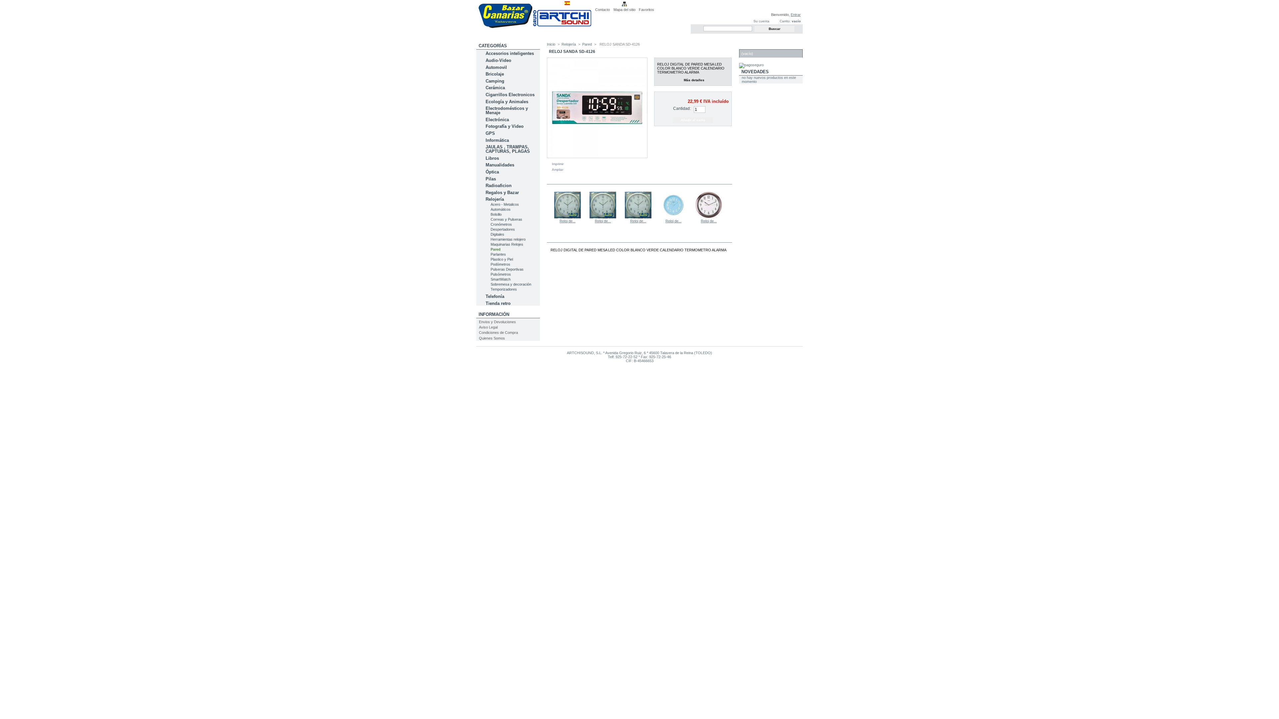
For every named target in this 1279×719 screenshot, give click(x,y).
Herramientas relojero (508, 239)
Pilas (491, 178)
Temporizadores (504, 289)
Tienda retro (498, 303)
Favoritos (646, 10)
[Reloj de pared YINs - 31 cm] (638, 217)
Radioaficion (499, 185)
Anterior (548, 205)
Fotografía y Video (505, 126)
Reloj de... (568, 221)
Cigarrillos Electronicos (510, 94)
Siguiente (729, 205)
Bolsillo (496, 214)
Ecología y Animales (507, 101)
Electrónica (497, 119)
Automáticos (501, 209)
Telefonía (495, 296)
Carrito (751, 45)
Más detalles (694, 80)
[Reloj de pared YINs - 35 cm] (603, 217)
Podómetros (500, 264)
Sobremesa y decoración (511, 284)
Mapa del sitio (625, 10)
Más (570, 238)
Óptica (492, 171)
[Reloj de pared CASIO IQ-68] (673, 217)
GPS (490, 133)
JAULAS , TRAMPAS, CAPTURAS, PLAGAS (508, 149)
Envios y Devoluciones (497, 322)
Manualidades (500, 164)
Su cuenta (761, 21)
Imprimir (558, 164)
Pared (496, 249)
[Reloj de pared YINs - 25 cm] (567, 217)
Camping (495, 81)
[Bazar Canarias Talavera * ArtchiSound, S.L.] (534, 27)
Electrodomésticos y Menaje (507, 110)
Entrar (796, 15)
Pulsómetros (501, 274)
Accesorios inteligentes (510, 53)
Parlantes (498, 254)
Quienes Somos (492, 338)
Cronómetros (501, 224)
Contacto (602, 10)
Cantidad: (682, 108)
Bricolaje (495, 74)
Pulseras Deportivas (507, 269)
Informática (497, 140)
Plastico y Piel (502, 259)
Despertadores (503, 229)
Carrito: (785, 21)
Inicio (551, 44)
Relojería (495, 199)
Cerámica (495, 87)
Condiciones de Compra (498, 333)
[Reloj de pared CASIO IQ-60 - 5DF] (708, 217)
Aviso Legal (488, 327)
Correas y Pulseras (506, 219)
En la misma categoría (575, 180)
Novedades (755, 71)
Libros (492, 158)
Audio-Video (498, 60)
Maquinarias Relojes (507, 244)
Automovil (496, 67)
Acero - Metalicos (505, 204)
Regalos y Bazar (502, 192)
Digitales (497, 234)
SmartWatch (501, 279)
